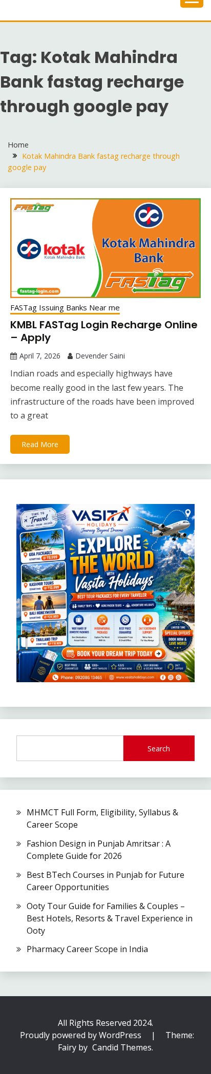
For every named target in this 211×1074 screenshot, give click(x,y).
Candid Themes (122, 1047)
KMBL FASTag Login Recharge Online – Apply (104, 331)
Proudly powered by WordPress (81, 1035)
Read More (40, 444)
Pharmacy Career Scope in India (87, 949)
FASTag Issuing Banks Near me (65, 307)
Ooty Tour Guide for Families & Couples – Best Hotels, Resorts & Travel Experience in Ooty (110, 918)
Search (158, 748)
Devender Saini (100, 356)
